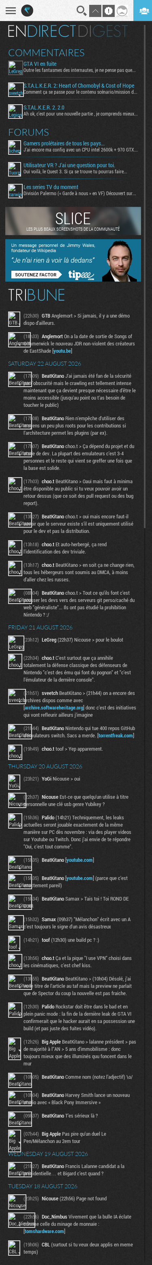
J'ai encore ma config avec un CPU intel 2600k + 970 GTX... (81, 149)
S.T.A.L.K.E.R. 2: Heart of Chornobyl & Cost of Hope (79, 85)
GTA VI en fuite (40, 64)
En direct (42, 31)
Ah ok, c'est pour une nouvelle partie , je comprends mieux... (81, 113)
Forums (28, 132)
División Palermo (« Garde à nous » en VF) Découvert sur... (80, 193)
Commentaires (46, 52)
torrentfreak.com (115, 735)
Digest (103, 31)
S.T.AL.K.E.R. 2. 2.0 (44, 107)
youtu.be (62, 350)
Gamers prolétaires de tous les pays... (64, 143)
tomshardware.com (44, 1231)
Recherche (82, 11)
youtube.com (79, 859)
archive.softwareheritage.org (54, 707)
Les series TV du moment (51, 187)
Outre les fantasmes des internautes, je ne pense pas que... (80, 70)
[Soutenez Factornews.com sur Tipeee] (73, 279)
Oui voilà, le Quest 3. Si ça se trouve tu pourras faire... (75, 171)
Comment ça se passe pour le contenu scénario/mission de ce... (81, 92)
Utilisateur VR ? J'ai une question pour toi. (69, 165)
